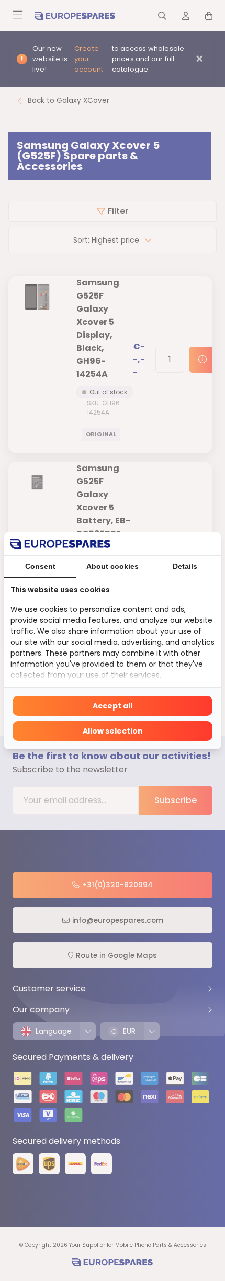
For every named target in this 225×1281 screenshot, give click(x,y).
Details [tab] (185, 566)
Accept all (112, 706)
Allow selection (113, 731)
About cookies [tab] (112, 566)
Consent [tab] (40, 566)
